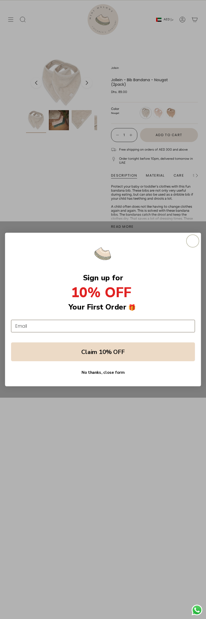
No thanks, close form (103, 372)
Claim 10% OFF (103, 352)
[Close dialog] (192, 241)
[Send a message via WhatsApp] (197, 610)
